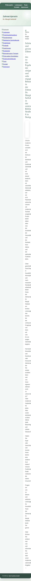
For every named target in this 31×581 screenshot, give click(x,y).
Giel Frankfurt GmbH (14, 575)
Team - (26, 5)
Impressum (24, 7)
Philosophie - (9, 5)
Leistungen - (19, 5)
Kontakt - (17, 7)
